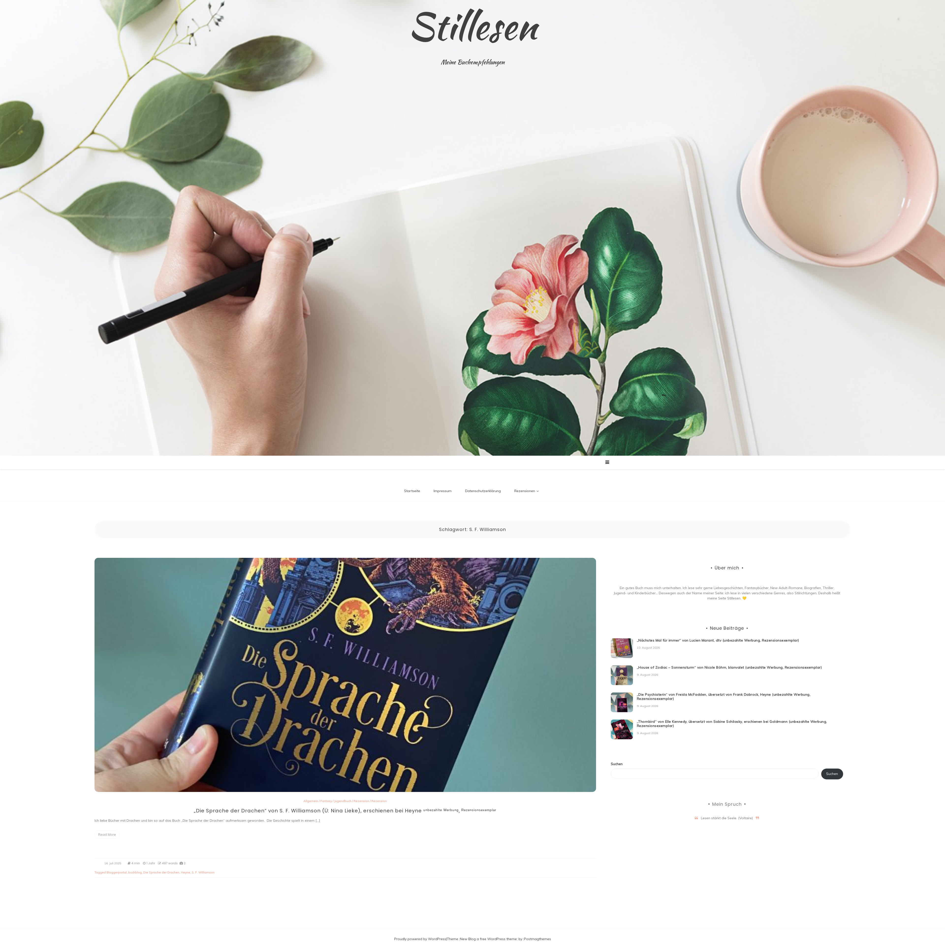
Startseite (412, 491)
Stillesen (472, 26)
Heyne (185, 872)
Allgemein (310, 801)
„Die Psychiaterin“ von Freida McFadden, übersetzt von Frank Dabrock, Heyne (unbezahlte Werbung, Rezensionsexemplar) (724, 696)
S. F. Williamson (203, 872)
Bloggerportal (117, 872)
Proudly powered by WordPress (420, 939)
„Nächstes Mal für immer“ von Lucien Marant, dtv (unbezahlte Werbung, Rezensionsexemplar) (718, 640)
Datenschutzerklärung (483, 491)
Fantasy (326, 801)
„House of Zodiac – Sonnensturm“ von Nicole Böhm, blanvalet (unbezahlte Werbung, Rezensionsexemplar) (729, 667)
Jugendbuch (342, 801)
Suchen (617, 764)
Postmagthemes (537, 939)
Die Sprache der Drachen (161, 872)
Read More (107, 834)
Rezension (361, 801)
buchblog (135, 872)
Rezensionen (524, 491)
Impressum (443, 491)
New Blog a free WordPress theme (488, 939)
